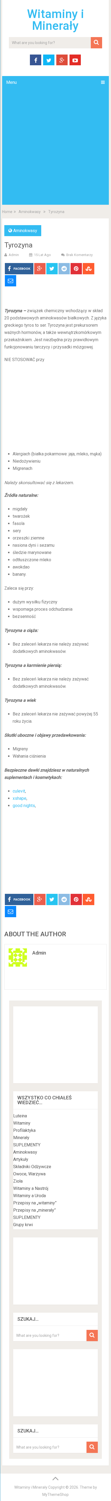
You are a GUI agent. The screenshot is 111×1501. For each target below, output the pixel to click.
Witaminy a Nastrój (30, 1188)
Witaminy (21, 1123)
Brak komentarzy (79, 255)
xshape (19, 798)
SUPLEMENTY (26, 1144)
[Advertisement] (55, 146)
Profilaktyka (24, 1130)
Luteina (20, 1115)
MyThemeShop (55, 1494)
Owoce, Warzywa (29, 1173)
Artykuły (20, 1159)
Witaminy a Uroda (29, 1195)
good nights (24, 805)
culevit (19, 791)
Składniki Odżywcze (32, 1166)
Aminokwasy (30, 212)
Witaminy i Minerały (55, 20)
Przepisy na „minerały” (34, 1210)
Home (7, 212)
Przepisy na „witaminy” (35, 1202)
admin (14, 255)
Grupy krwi (23, 1224)
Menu (11, 82)
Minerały (21, 1137)
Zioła (18, 1181)
